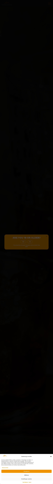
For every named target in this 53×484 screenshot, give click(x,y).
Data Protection (25, 482)
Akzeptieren (26, 471)
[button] (51, 456)
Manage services (5, 467)
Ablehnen (26, 475)
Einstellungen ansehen (26, 479)
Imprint (30, 482)
